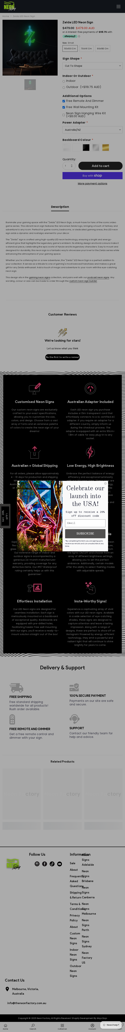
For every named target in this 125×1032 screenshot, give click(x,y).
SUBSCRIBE (85, 534)
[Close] (105, 483)
